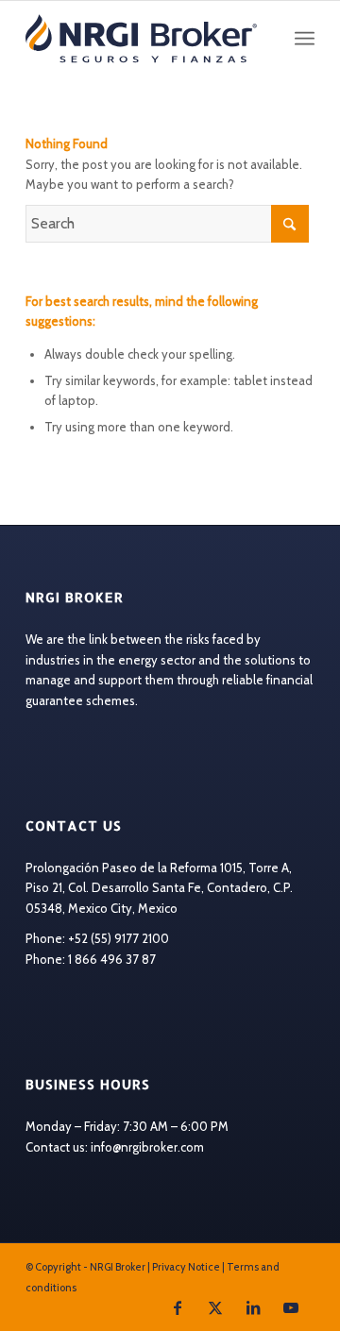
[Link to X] (215, 1307)
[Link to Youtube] (291, 1307)
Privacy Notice (186, 1266)
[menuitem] (304, 38)
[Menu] (304, 38)
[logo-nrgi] (141, 38)
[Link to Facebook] (177, 1307)
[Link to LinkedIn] (253, 1307)
